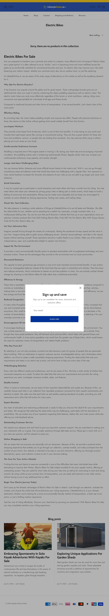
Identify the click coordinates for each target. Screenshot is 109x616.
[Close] (80, 288)
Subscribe (54, 319)
